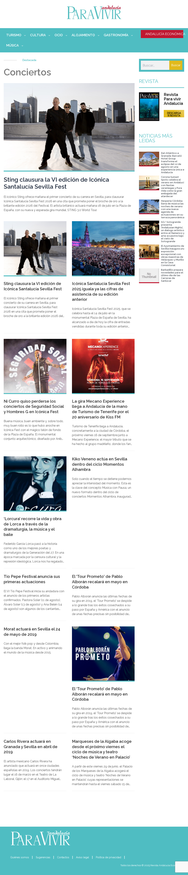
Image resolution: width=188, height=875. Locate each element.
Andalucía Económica (164, 34)
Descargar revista (174, 114)
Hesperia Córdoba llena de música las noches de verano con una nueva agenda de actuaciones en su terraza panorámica (172, 209)
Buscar (175, 65)
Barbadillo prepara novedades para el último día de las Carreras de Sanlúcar (172, 275)
